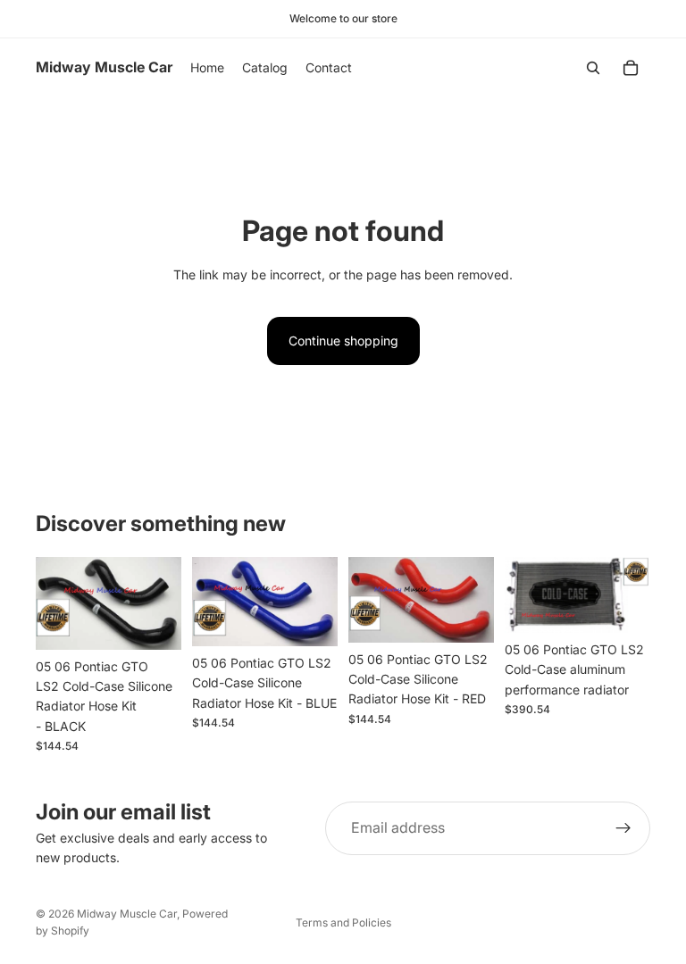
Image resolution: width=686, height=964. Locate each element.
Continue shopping (343, 340)
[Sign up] (623, 828)
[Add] (154, 622)
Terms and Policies (343, 922)
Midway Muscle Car (127, 913)
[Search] (593, 67)
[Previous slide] (524, 595)
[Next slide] (630, 595)
